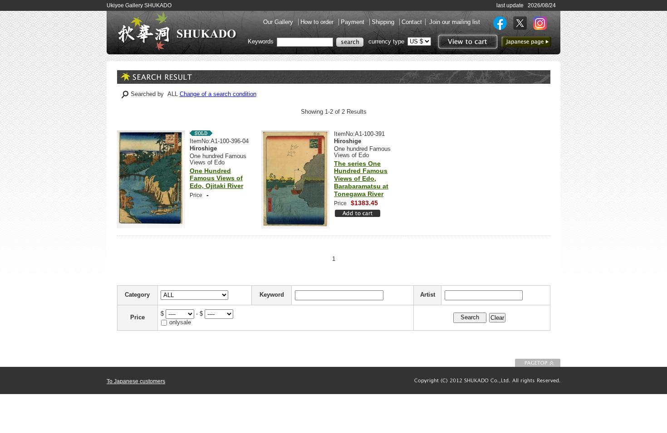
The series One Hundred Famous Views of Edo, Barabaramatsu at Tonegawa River (361, 178)
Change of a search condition (218, 94)
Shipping (384, 22)
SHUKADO (177, 31)
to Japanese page (526, 41)
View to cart (467, 41)
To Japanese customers (136, 381)
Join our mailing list (454, 22)
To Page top (537, 363)
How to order (317, 22)
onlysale (180, 322)
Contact (412, 22)
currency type (386, 41)
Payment (353, 22)
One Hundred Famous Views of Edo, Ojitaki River (216, 178)
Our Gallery (279, 22)
